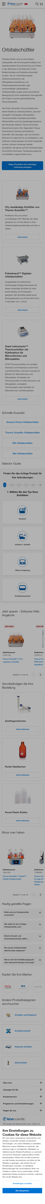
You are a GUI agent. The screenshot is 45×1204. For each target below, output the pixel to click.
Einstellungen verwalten (22, 1183)
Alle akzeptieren (22, 1190)
